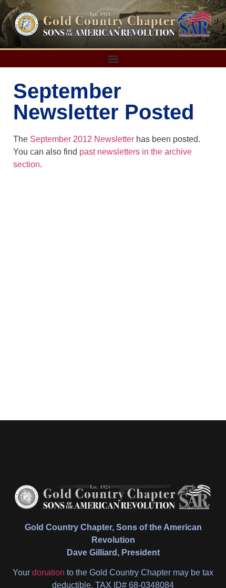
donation (48, 572)
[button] (113, 58)
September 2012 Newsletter (82, 139)
